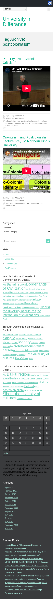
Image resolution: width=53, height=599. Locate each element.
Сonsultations (18, 118)
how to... (15, 343)
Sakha (36, 307)
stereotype (14, 355)
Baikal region (16, 284)
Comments (11, 264)
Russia (31, 307)
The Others (21, 358)
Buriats (13, 292)
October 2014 (10, 501)
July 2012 (9, 515)
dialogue (9, 338)
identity (23, 121)
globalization (12, 300)
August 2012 (10, 511)
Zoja (7, 116)
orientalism (19, 123)
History (37, 299)
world (16, 126)
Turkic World (44, 315)
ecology (24, 338)
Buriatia (6, 293)
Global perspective (25, 300)
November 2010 (11, 525)
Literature (30, 121)
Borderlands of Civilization (25, 286)
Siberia (45, 307)
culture (38, 335)
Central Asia (23, 293)
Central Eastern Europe (38, 293)
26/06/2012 (19, 116)
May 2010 (9, 528)
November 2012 (11, 508)
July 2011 (9, 522)
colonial (9, 121)
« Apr (6, 453)
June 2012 (9, 518)
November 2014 (11, 498)
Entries (9, 259)
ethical (40, 339)
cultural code (23, 296)
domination (33, 296)
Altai (4, 285)
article (7, 335)
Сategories (7, 228)
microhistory (19, 346)
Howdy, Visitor (49, 3)
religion (25, 307)
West (13, 206)
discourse (16, 121)
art (4, 335)
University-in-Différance (18, 21)
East (7, 204)
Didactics (9, 118)
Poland (28, 303)
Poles (35, 303)
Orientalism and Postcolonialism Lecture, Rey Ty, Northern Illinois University (26, 141)
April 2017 (9, 487)
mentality (13, 204)
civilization (7, 296)
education (33, 339)
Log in (7, 254)
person (8, 350)
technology (23, 355)
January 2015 (10, 494)
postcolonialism (31, 123)
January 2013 (10, 504)
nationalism (10, 123)
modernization (40, 121)
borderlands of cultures (35, 289)
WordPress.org (10, 268)
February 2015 (11, 491)
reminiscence (44, 351)
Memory (42, 343)
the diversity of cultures (19, 311)
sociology (6, 355)
